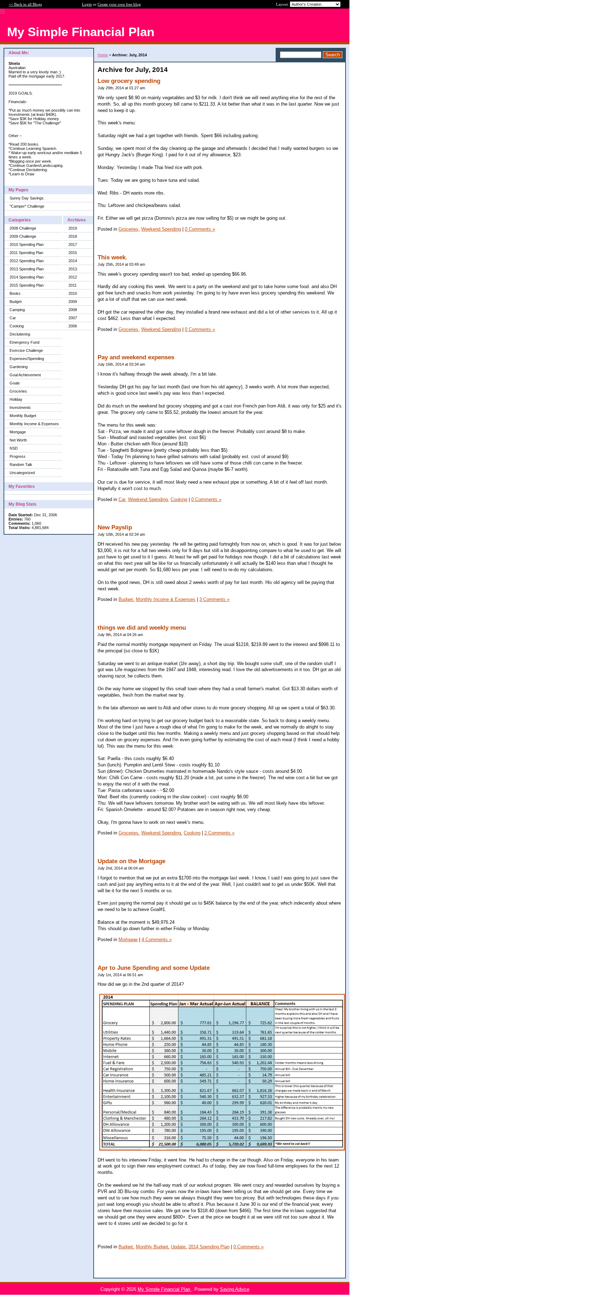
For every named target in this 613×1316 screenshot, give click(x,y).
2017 (72, 244)
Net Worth (18, 440)
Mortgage (18, 432)
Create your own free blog (119, 4)
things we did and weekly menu (142, 627)
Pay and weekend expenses (136, 357)
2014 (72, 261)
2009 (72, 301)
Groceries (18, 391)
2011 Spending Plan (26, 253)
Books (15, 293)
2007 (72, 318)
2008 (72, 310)
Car (13, 318)
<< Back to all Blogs (25, 4)
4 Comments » (157, 939)
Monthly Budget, (153, 1246)
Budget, (126, 599)
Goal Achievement (25, 375)
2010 (72, 293)
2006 (72, 326)
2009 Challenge (23, 236)
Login (87, 4)
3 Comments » (214, 599)
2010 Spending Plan (27, 244)
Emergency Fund (24, 342)
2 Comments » (219, 833)
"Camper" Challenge (27, 206)
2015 (72, 253)
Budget (16, 301)
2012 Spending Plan (27, 261)
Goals (15, 383)
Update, (179, 1246)
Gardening (19, 367)
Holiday (16, 399)
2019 (72, 228)
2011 (72, 285)
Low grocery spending (129, 81)
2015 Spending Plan (27, 285)
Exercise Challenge (26, 350)
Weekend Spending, (148, 499)
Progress (18, 456)
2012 (72, 277)
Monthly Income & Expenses (34, 424)
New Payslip (115, 527)
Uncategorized (22, 473)
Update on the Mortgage (131, 861)
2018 (72, 236)
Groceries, (129, 229)
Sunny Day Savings (27, 198)
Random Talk (21, 464)
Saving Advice (234, 1289)
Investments (20, 407)
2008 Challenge (23, 228)
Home (103, 55)
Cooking (17, 326)
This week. (112, 257)
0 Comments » (200, 229)
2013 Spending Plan (27, 269)
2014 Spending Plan (27, 277)
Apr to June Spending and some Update (154, 967)
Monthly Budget (23, 416)
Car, (122, 499)
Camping (17, 310)
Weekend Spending (161, 229)
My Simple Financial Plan (165, 1289)
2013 (72, 269)
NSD (14, 448)
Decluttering (20, 334)
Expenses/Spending (27, 358)
